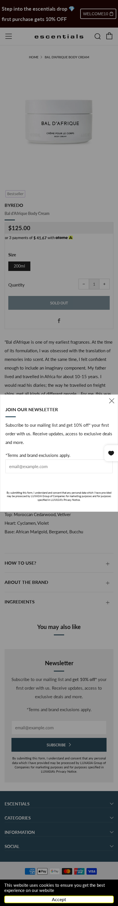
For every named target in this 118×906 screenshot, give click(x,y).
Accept (59, 899)
